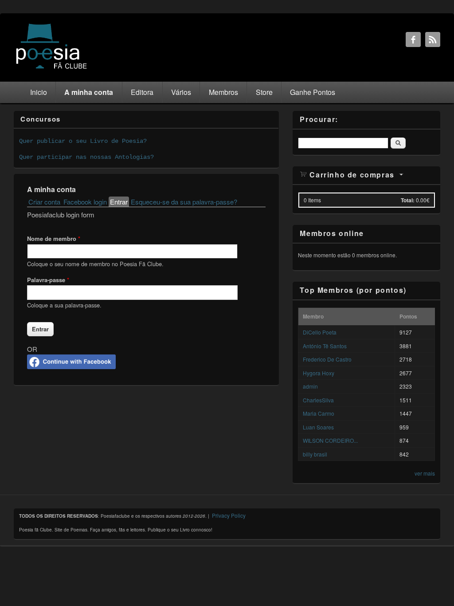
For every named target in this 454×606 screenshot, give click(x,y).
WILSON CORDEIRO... (330, 440)
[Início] (51, 68)
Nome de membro (53, 238)
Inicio (38, 92)
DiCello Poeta (320, 332)
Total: (408, 200)
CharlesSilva (318, 400)
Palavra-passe (48, 279)
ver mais (425, 473)
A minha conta (88, 92)
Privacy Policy (229, 515)
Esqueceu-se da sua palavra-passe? (184, 201)
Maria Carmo (318, 413)
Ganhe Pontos (312, 92)
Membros (223, 92)
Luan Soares (318, 427)
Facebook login (85, 201)
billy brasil (315, 454)
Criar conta (44, 201)
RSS (432, 39)
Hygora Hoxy (318, 373)
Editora (142, 92)
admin (310, 386)
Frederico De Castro (327, 359)
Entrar (119, 201)
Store (264, 92)
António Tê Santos (325, 346)
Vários (181, 92)
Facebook (413, 39)
